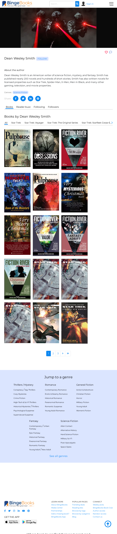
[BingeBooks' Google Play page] (29, 521)
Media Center (57, 508)
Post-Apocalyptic (68, 443)
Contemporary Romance (55, 390)
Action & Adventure (84, 390)
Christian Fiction (83, 394)
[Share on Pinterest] (38, 98)
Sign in (89, 4)
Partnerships (56, 511)
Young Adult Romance (54, 411)
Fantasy (33, 421)
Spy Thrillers (30, 390)
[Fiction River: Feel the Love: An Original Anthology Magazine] (74, 149)
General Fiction (84, 384)
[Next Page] (62, 353)
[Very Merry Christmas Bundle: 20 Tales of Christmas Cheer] (17, 234)
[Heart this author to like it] (106, 52)
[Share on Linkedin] (30, 98)
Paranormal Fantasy (38, 441)
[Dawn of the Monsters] (17, 192)
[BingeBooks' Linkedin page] (19, 511)
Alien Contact (66, 426)
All (6, 122)
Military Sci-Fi (66, 438)
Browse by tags (78, 511)
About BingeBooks (59, 505)
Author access (99, 511)
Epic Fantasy (34, 433)
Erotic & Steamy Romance (56, 394)
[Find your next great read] (17, 4)
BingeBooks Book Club (103, 508)
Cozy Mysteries (20, 394)
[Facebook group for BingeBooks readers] (5, 511)
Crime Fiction (19, 398)
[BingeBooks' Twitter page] (9, 511)
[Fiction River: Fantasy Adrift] (74, 235)
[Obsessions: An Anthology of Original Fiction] (46, 149)
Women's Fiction (83, 411)
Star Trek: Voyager (34, 122)
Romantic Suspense (53, 406)
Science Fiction (69, 421)
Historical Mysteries (22, 406)
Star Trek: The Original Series (62, 122)
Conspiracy (18, 390)
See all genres (58, 456)
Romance (50, 384)
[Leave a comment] (110, 52)
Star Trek (16, 122)
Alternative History (69, 430)
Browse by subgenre (81, 514)
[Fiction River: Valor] (46, 235)
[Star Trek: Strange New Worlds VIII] (74, 322)
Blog (74, 517)
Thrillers (18, 384)
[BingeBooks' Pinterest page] (28, 511)
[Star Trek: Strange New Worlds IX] (46, 322)
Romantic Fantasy (37, 445)
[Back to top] (107, 524)
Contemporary (35, 426)
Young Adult (81, 406)
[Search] (77, 4)
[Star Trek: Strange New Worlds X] (46, 279)
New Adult (46, 449)
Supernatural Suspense (23, 415)
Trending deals (78, 505)
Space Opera (66, 447)
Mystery (28, 384)
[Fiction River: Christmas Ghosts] (17, 279)
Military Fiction (82, 402)
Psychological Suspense (24, 411)
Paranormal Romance (54, 402)
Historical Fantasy (37, 437)
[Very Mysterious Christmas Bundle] (74, 192)
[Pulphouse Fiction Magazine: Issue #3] (46, 191)
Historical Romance (53, 398)
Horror (79, 398)
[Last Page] (68, 353)
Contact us (97, 517)
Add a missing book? (60, 514)
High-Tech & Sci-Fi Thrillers (25, 402)
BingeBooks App (58, 517)
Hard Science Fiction (69, 434)
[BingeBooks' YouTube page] (23, 511)
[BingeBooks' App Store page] (12, 522)
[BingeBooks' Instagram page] (14, 511)
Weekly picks (98, 505)
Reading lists (77, 508)
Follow (42, 58)
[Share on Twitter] (23, 98)
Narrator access (99, 514)
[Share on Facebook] (15, 98)
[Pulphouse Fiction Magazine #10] (17, 148)
